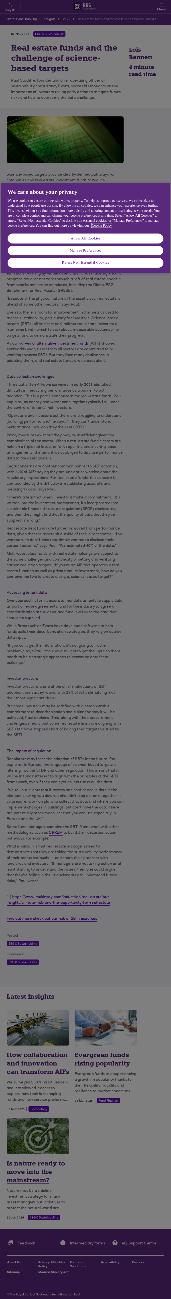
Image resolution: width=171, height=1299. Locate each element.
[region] (85, 228)
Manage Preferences (85, 250)
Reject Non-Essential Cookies (85, 262)
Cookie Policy (102, 225)
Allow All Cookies (85, 238)
